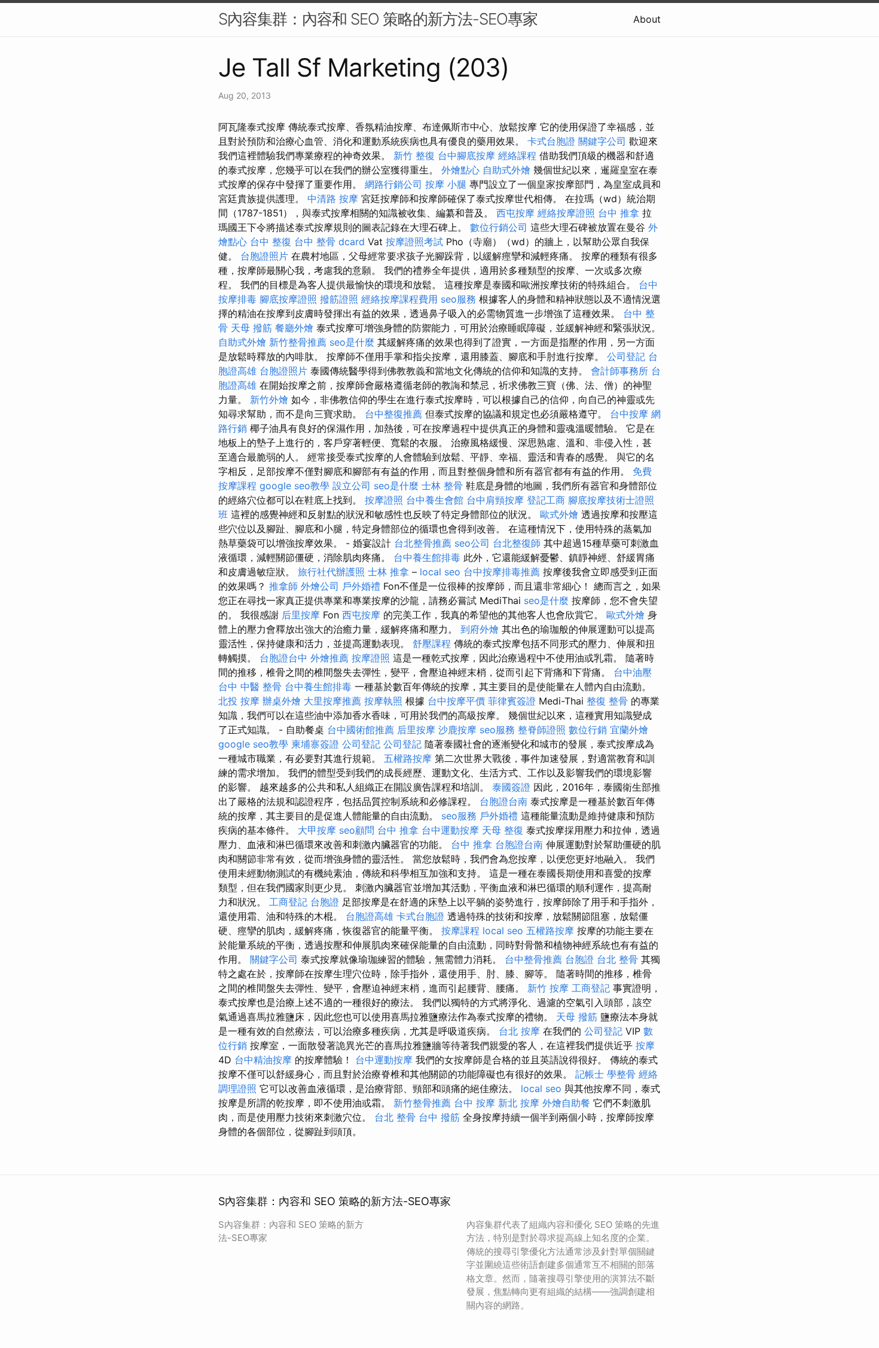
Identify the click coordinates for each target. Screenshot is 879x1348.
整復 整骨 (607, 701)
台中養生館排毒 (426, 557)
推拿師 (283, 586)
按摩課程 (460, 931)
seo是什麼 (351, 342)
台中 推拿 (618, 213)
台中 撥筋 (439, 1117)
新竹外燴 (269, 399)
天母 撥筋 (251, 328)
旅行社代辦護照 (331, 572)
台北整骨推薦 (422, 543)
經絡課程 (517, 155)
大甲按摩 (317, 830)
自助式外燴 (506, 170)
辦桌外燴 (282, 701)
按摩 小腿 (445, 184)
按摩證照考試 (414, 242)
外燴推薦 (329, 658)
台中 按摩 (474, 1103)
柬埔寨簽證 (315, 744)
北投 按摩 (239, 701)
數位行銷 (588, 730)
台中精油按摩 (263, 1060)
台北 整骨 (617, 959)
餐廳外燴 (294, 328)
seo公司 (472, 543)
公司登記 (626, 356)
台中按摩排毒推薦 (501, 572)
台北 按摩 (519, 1031)
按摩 (645, 1045)
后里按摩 (301, 615)
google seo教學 (294, 486)
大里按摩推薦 (332, 701)
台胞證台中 (283, 658)
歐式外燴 (559, 514)
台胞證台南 (503, 801)
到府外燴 (479, 629)
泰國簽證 (511, 787)
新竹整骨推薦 (297, 342)
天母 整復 (502, 830)
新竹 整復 (414, 155)
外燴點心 (460, 170)
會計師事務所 (619, 371)
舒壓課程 (432, 643)
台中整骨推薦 (533, 959)
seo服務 (458, 299)
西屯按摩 (515, 213)
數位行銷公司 (498, 227)
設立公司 (351, 486)
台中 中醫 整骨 (250, 687)
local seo (440, 572)
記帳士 (589, 1074)
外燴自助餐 (566, 1103)
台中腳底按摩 (466, 155)
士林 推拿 (388, 572)
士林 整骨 (442, 486)
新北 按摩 (518, 1103)
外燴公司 (320, 586)
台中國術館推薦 (360, 730)
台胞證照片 (264, 256)
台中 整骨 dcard (329, 242)
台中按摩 (629, 414)
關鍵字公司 (602, 141)
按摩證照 (384, 500)
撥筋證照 (339, 299)
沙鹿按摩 (457, 730)
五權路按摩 (408, 758)
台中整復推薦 (393, 414)
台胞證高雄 (369, 916)
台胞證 (324, 902)
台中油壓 (633, 672)
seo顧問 (356, 830)
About (647, 19)
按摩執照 (383, 701)
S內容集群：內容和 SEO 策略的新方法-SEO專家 (378, 19)
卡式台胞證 (551, 141)
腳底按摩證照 (288, 299)
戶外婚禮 (361, 586)
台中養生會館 (434, 500)
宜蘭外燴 (629, 730)
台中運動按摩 (450, 830)
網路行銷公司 (393, 184)
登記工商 (546, 500)
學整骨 (621, 1074)
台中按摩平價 (456, 701)
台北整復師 (517, 543)
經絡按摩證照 (566, 213)
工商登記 (288, 902)
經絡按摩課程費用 (399, 299)
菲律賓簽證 (512, 701)
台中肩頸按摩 (495, 500)
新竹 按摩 (548, 988)
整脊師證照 (542, 730)
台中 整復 (270, 242)
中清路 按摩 (332, 199)
